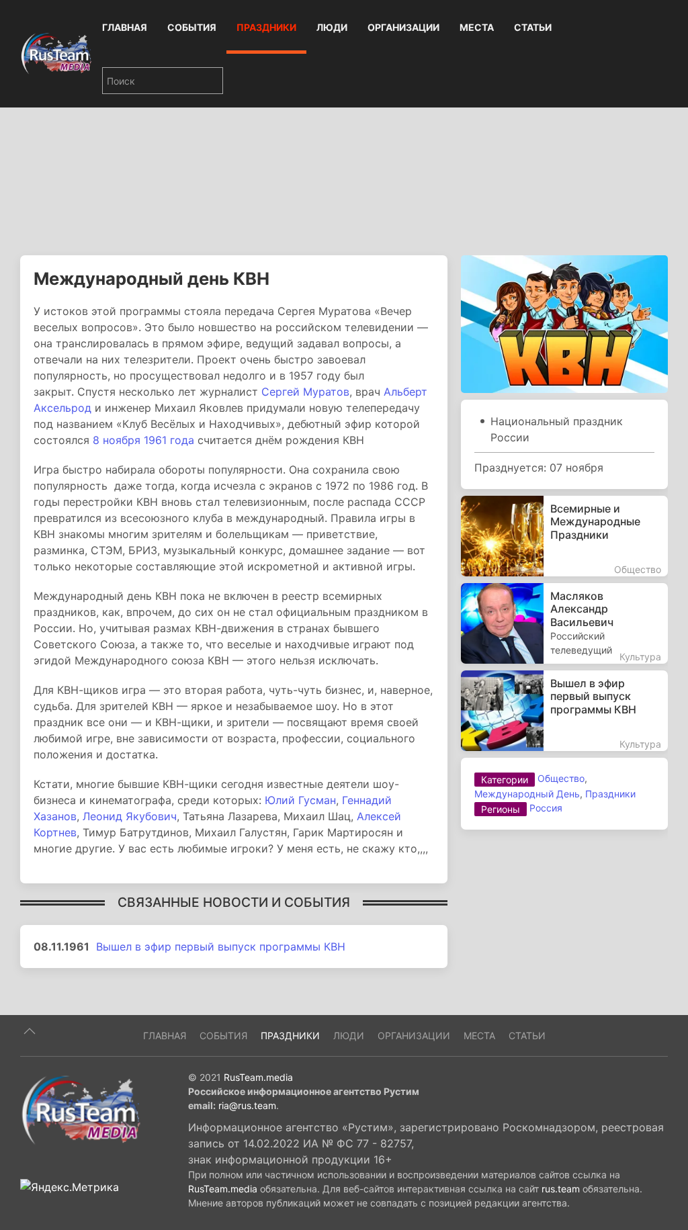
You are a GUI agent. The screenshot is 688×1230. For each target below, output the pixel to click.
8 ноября (116, 440)
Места (477, 27)
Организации (403, 27)
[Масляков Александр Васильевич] (564, 623)
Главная (124, 27)
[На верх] (29, 1031)
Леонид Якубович (130, 816)
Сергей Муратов (305, 391)
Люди (331, 27)
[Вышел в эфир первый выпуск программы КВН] (564, 710)
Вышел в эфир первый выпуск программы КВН (220, 946)
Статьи (533, 27)
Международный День (527, 793)
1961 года (169, 440)
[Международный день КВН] (564, 323)
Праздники (266, 27)
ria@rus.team (247, 1105)
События (191, 27)
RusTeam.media (258, 1077)
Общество (561, 778)
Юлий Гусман (300, 800)
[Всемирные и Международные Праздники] (564, 536)
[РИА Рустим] (80, 1109)
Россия (545, 808)
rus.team (561, 1188)
